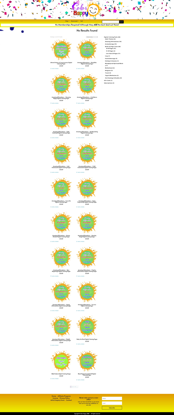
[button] (54, 68)
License (55, 398)
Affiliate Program (64, 396)
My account (74, 21)
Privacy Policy (65, 398)
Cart (81, 21)
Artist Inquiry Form (58, 400)
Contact (69, 400)
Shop (66, 21)
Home (54, 396)
